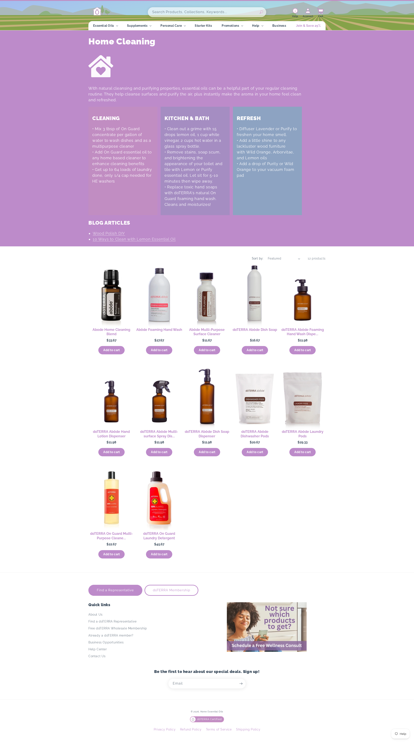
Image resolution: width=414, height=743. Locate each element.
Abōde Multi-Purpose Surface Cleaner (207, 332)
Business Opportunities (106, 642)
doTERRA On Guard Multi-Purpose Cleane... (111, 536)
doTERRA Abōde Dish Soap (255, 330)
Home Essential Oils (211, 711)
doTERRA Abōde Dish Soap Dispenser (207, 434)
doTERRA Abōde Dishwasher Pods (255, 434)
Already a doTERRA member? (110, 635)
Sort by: (257, 258)
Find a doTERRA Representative (112, 621)
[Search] (261, 12)
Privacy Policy (165, 729)
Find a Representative (115, 590)
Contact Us (97, 656)
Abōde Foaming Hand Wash (159, 330)
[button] (105, 25)
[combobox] (207, 12)
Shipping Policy (248, 729)
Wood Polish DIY (109, 233)
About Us (95, 614)
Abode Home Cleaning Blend (111, 332)
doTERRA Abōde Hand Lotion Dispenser (111, 434)
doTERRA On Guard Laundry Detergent (159, 536)
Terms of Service (219, 729)
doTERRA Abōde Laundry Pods (302, 434)
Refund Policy (191, 729)
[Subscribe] (241, 684)
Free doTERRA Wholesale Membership (117, 628)
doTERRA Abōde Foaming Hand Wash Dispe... (302, 332)
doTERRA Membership (171, 590)
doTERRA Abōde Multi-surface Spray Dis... (159, 434)
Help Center (97, 649)
